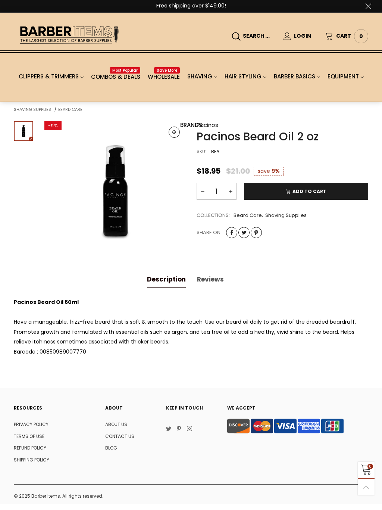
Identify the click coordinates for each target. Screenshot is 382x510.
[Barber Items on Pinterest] (179, 429)
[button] (202, 191)
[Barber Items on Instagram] (189, 429)
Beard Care (248, 215)
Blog (111, 448)
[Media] (174, 132)
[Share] (231, 232)
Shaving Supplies (286, 215)
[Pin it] (256, 232)
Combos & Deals (115, 77)
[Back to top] (366, 487)
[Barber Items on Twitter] (168, 429)
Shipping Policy (31, 460)
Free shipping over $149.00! (191, 5)
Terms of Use (29, 436)
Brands (191, 125)
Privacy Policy (31, 424)
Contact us (119, 436)
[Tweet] (244, 232)
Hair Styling (243, 76)
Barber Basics (294, 76)
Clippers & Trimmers (49, 76)
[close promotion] (368, 6)
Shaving (199, 76)
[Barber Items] (69, 35)
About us (116, 424)
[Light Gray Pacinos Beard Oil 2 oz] (115, 191)
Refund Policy (30, 448)
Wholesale (164, 77)
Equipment (343, 76)
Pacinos (207, 125)
